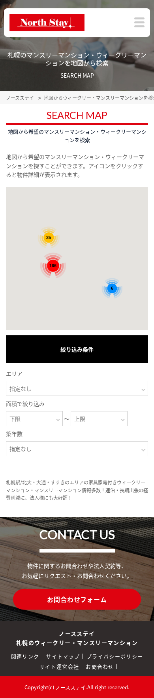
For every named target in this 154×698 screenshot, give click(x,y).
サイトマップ (63, 656)
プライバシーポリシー (114, 656)
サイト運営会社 (59, 666)
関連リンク (25, 656)
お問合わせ (100, 666)
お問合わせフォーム (77, 599)
